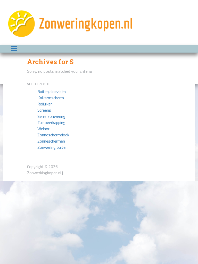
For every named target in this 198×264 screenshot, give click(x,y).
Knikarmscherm (50, 98)
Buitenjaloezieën (51, 91)
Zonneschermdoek (53, 135)
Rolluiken (45, 104)
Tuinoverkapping (51, 122)
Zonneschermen (51, 141)
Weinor (43, 129)
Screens (44, 110)
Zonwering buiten (52, 147)
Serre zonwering (51, 116)
